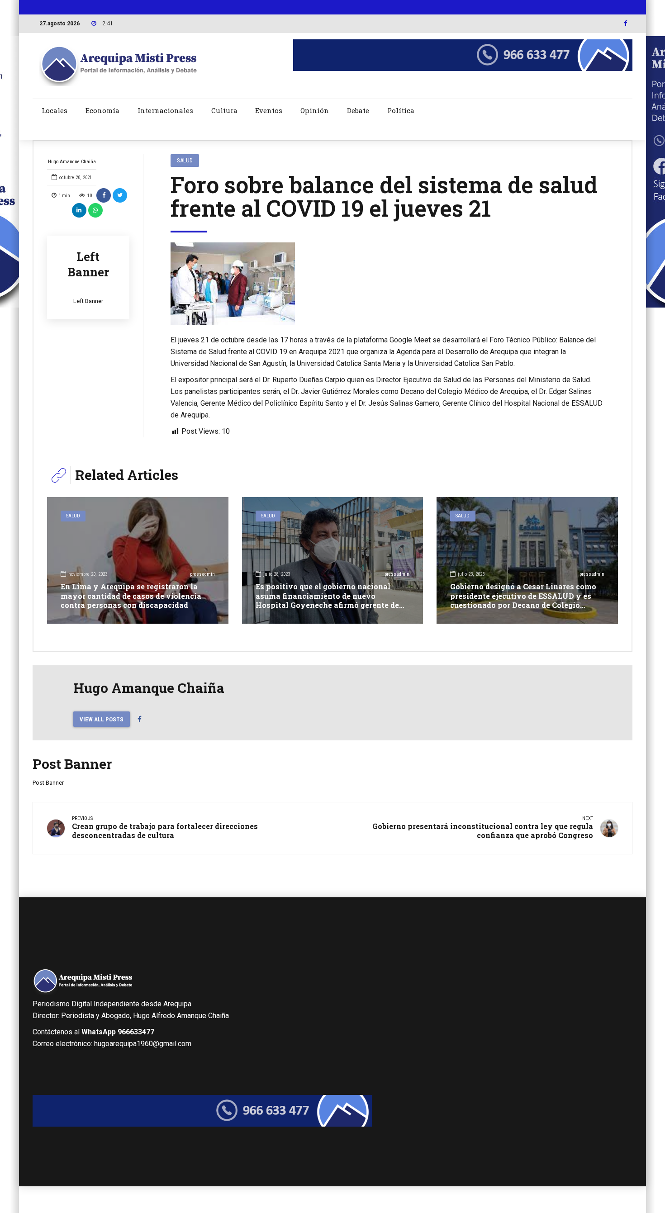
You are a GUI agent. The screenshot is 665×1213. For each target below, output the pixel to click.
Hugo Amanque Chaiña (72, 162)
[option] (388, 283)
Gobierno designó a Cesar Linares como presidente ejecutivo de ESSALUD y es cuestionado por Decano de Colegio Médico (523, 600)
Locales (54, 110)
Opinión (314, 110)
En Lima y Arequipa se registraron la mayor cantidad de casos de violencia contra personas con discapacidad (131, 596)
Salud (185, 160)
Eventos (268, 110)
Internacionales (165, 110)
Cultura (224, 110)
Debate (358, 110)
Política (400, 110)
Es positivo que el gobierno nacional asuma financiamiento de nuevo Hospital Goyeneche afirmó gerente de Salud (327, 600)
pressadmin (202, 574)
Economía (102, 110)
